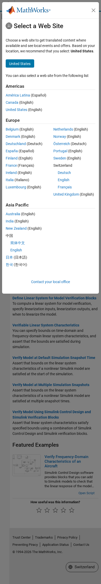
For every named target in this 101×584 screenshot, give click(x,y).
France (11, 165)
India (10, 221)
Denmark (13, 136)
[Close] (93, 10)
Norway (59, 136)
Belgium (12, 129)
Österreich (61, 144)
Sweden (59, 158)
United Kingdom (66, 194)
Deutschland (16, 144)
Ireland (11, 173)
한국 (9, 264)
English (63, 180)
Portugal (60, 151)
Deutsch (64, 173)
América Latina (18, 95)
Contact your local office (50, 282)
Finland (12, 158)
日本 (9, 257)
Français (65, 187)
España (12, 151)
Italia (10, 180)
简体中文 (17, 243)
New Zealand (16, 228)
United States (16, 110)
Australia (13, 214)
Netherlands (63, 129)
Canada (12, 102)
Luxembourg (16, 187)
